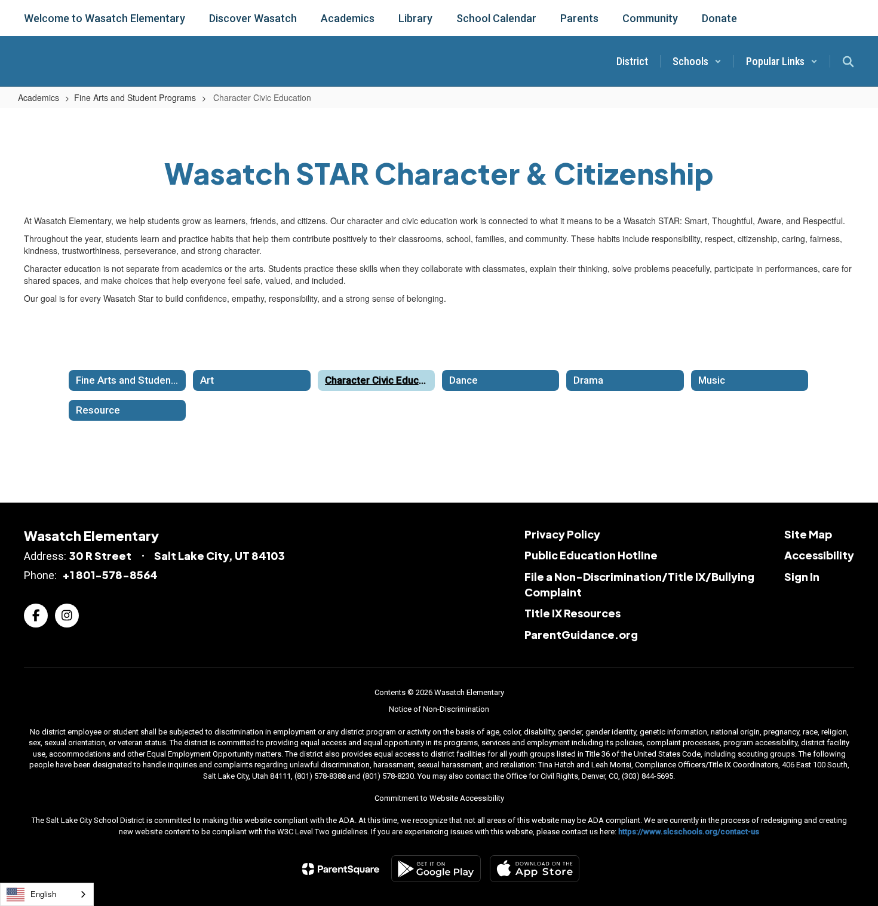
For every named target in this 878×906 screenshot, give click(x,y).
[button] (697, 61)
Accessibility (819, 555)
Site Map (808, 534)
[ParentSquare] (340, 869)
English (43, 893)
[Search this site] (848, 62)
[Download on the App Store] (534, 868)
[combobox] (47, 894)
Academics (38, 97)
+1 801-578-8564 (110, 574)
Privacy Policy (562, 534)
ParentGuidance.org (581, 634)
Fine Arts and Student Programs (135, 97)
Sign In (801, 576)
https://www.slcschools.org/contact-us (688, 831)
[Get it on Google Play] (436, 868)
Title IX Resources (572, 613)
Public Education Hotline (591, 555)
